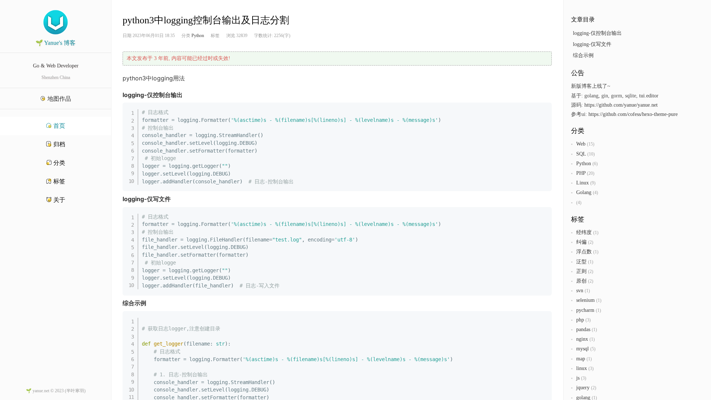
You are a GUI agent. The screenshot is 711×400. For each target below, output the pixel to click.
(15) (590, 144)
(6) (595, 163)
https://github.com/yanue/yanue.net (621, 105)
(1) (595, 232)
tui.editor (648, 96)
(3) (588, 320)
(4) (595, 192)
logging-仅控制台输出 (597, 33)
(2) (590, 242)
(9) (592, 183)
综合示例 (583, 55)
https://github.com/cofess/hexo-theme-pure (633, 114)
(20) (590, 173)
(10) (591, 154)
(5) (592, 348)
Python (197, 35)
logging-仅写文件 (592, 44)
